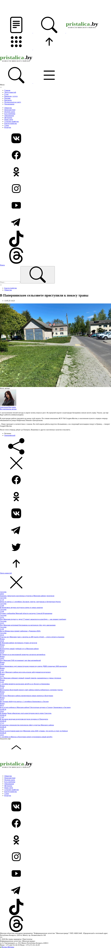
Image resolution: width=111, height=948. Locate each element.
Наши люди (8, 119)
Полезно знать (9, 112)
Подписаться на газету (12, 102)
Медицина (8, 117)
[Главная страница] (82, 32)
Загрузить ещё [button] (5, 739)
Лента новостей (10, 92)
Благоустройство (10, 123)
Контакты (8, 100)
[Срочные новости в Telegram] (55, 222)
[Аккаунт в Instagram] (55, 188)
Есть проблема (9, 114)
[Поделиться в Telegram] (55, 530)
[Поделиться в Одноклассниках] (55, 496)
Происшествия (9, 110)
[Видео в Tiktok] (55, 239)
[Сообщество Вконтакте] (55, 138)
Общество (8, 108)
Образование (9, 116)
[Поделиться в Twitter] (55, 547)
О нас (6, 94)
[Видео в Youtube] (55, 205)
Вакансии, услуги (11, 96)
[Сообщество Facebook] (55, 155)
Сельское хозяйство (11, 121)
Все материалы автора (8, 409)
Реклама (7, 98)
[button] (16, 32)
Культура (7, 127)
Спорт (6, 125)
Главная (7, 90)
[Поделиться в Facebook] (55, 480)
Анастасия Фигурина (8, 407)
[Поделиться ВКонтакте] (55, 513)
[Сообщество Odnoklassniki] (55, 172)
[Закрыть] (1, 87)
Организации (9, 104)
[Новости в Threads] (55, 255)
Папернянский (9, 435)
